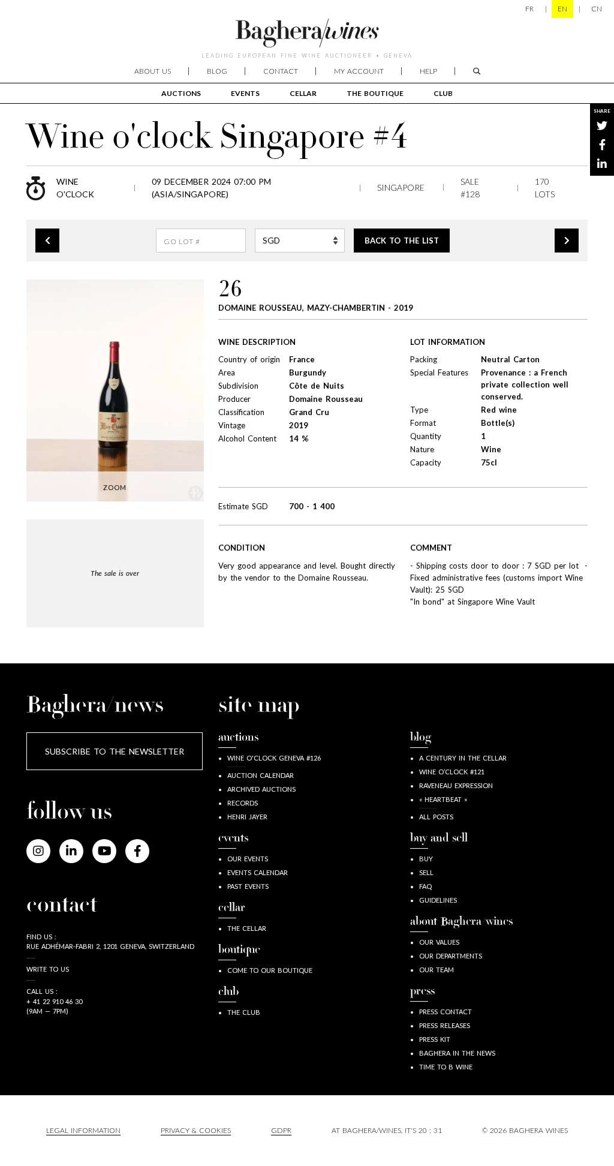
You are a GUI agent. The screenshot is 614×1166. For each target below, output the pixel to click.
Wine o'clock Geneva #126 (274, 758)
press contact (445, 1011)
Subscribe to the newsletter (114, 751)
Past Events (248, 886)
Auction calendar (260, 775)
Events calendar (257, 872)
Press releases (444, 1025)
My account (359, 71)
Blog (217, 71)
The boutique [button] (375, 93)
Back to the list (402, 240)
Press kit (434, 1039)
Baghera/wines (307, 33)
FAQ (425, 886)
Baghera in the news (457, 1053)
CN (596, 8)
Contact (280, 71)
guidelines (438, 900)
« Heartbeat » (443, 799)
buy (426, 859)
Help (428, 71)
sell (426, 872)
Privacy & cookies (196, 1130)
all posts (436, 817)
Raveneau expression (456, 785)
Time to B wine (445, 1067)
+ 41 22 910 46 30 (54, 1001)
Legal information (83, 1130)
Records (242, 803)
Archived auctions (261, 789)
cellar (303, 93)
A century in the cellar (463, 758)
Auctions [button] (181, 93)
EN (562, 8)
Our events (247, 859)
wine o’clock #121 (451, 772)
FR (529, 8)
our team (436, 969)
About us (152, 71)
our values (439, 942)
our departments (450, 956)
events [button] (245, 93)
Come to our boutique (269, 970)
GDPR (281, 1130)
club (443, 93)
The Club (243, 1012)
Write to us (47, 969)
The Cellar (246, 928)
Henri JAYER (247, 817)
